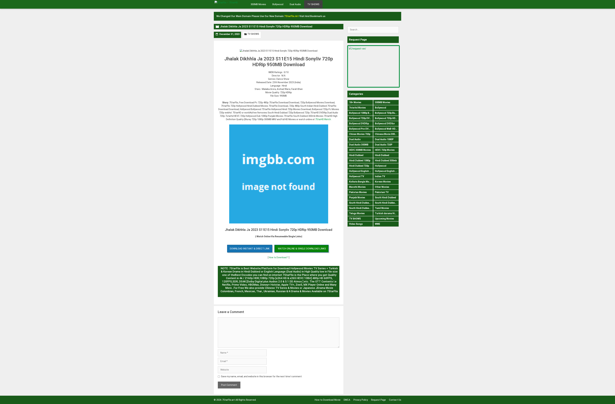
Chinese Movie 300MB (386, 134)
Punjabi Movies (357, 197)
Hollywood (380, 166)
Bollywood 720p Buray (386, 113)
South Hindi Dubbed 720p (361, 208)
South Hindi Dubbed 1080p (361, 203)
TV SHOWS (313, 4)
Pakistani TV (382, 192)
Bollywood (277, 4)
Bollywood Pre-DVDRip (361, 129)
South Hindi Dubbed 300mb (387, 203)
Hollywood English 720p (387, 171)
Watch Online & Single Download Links (302, 248)
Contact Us (395, 399)
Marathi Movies (357, 187)
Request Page (378, 399)
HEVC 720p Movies (385, 150)
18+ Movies (355, 102)
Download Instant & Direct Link (250, 248)
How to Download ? (279, 257)
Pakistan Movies (358, 192)
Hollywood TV (356, 176)
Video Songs (356, 224)
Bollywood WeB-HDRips (387, 129)
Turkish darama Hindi (386, 213)
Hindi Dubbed (356, 155)
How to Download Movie (327, 399)
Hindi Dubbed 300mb (386, 160)
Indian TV (380, 176)
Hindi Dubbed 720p (359, 166)
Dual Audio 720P (383, 144)
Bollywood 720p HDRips (387, 118)
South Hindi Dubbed (385, 197)
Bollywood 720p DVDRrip (361, 118)
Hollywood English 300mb (361, 171)
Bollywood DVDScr (385, 123)
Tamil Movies (382, 208)
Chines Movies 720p (359, 134)
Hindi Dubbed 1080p (359, 160)
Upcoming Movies (384, 218)
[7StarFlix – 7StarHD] (230, 4)
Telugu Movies (357, 213)
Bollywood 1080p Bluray (361, 113)
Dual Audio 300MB (358, 144)
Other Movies (382, 187)
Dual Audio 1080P (384, 139)
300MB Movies (258, 4)
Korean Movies (383, 181)
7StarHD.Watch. (323, 119)
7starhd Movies (357, 107)
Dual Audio (295, 4)
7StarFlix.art (228, 399)
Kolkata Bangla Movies (361, 181)
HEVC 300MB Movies (360, 150)
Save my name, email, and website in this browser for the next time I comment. (261, 376)
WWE (377, 224)
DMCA (347, 399)
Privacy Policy (360, 399)
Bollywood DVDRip (359, 123)
